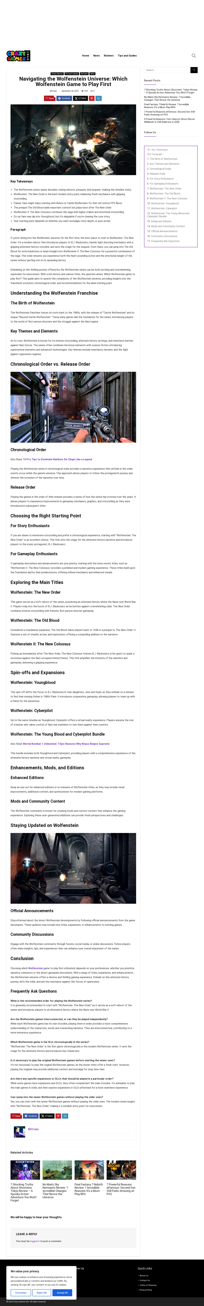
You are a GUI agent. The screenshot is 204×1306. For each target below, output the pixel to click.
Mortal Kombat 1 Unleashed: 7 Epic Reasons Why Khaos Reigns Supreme (66, 743)
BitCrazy (53, 91)
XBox (92, 74)
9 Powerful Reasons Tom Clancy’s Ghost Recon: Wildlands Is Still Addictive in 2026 (169, 120)
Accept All (62, 1292)
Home (85, 55)
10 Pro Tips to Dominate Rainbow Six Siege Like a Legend (57, 459)
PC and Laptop (72, 74)
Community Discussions (164, 236)
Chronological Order (160, 168)
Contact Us (145, 1280)
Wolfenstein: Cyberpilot (164, 208)
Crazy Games (57, 74)
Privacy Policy (146, 1290)
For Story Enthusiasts (162, 178)
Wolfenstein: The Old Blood (165, 193)
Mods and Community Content (168, 226)
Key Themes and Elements (164, 163)
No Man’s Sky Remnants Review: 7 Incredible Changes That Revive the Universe (55, 1191)
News (96, 55)
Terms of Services (148, 1285)
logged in (35, 1241)
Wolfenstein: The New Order (165, 188)
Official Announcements (164, 231)
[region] (41, 1283)
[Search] (194, 70)
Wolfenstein (35, 968)
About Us (144, 1275)
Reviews (109, 55)
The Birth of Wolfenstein (163, 158)
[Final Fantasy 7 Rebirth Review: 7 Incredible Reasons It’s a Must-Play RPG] (89, 1162)
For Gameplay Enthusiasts (164, 183)
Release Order (157, 173)
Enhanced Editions (161, 221)
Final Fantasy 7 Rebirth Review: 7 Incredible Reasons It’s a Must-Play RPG (89, 1189)
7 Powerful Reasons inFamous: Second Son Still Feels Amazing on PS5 (121, 1189)
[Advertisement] (102, 24)
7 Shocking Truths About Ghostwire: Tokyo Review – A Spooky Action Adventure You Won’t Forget (23, 1192)
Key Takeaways (160, 149)
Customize (20, 1292)
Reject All (42, 1292)
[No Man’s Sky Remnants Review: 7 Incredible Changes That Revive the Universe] (57, 1162)
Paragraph (157, 154)
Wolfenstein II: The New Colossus (168, 198)
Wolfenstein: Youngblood (165, 203)
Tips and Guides (127, 55)
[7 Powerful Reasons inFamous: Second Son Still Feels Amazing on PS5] (121, 1162)
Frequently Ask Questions (165, 241)
